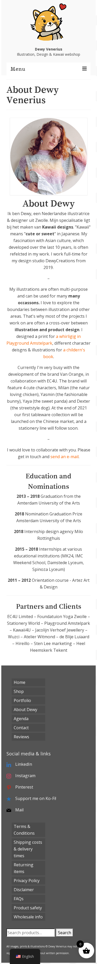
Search (64, 932)
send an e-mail (64, 456)
